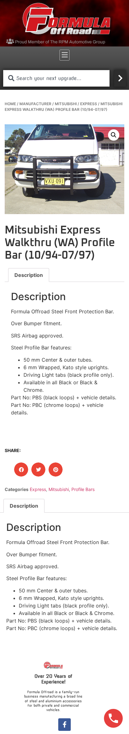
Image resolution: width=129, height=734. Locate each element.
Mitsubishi (66, 103)
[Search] (120, 78)
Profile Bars (83, 489)
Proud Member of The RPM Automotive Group (60, 42)
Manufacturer (35, 103)
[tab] (28, 275)
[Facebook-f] (64, 724)
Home (10, 103)
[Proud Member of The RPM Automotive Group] (10, 41)
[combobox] (56, 78)
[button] (64, 55)
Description (28, 275)
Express (88, 103)
